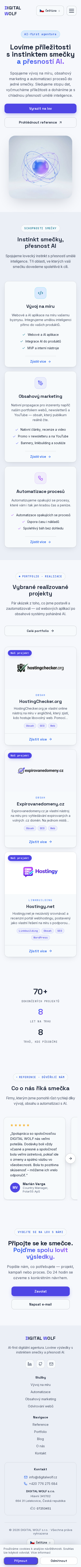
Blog (40, 1439)
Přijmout (20, 1561)
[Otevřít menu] (71, 11)
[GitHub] (40, 1364)
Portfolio (40, 1432)
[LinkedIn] (29, 1364)
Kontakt (40, 1453)
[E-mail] (51, 1364)
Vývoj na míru (41, 1385)
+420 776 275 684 (43, 1484)
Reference (41, 1424)
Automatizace (41, 1392)
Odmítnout (59, 1561)
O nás (40, 1446)
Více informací (40, 1552)
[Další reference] (70, 1158)
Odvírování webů (40, 1406)
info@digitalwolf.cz (43, 1477)
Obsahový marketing (40, 1399)
